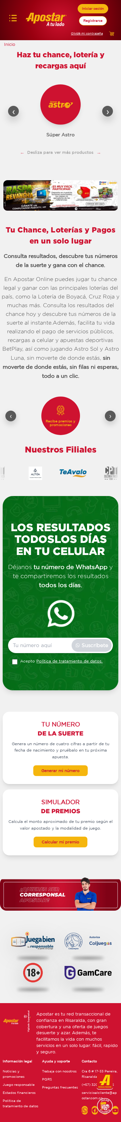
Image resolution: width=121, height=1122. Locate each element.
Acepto (61, 661)
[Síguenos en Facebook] (95, 1110)
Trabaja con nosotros (59, 1071)
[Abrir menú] (13, 20)
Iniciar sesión (93, 8)
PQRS (47, 1079)
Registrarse (93, 20)
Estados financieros (19, 1093)
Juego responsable (19, 1084)
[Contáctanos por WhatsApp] (85, 1110)
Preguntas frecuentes (60, 1087)
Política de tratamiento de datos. (69, 661)
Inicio (9, 44)
